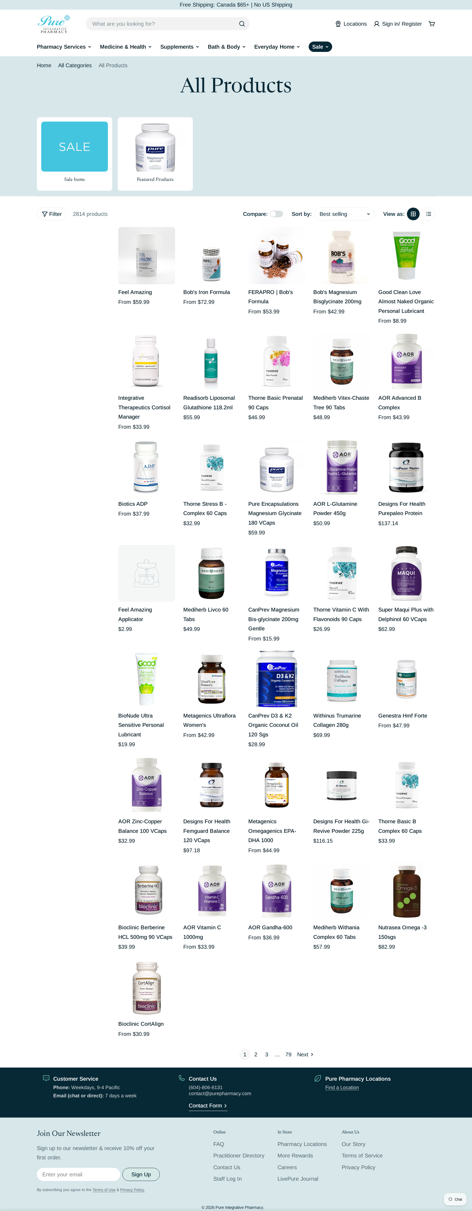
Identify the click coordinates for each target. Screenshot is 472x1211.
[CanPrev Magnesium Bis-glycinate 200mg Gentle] (276, 573)
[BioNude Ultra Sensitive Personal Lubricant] (146, 679)
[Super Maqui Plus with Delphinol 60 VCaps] (406, 573)
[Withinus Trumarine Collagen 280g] (341, 679)
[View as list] (428, 214)
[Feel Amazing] (146, 255)
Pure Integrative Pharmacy (239, 1207)
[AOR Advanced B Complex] (406, 361)
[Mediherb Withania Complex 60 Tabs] (341, 891)
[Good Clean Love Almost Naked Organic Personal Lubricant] (406, 255)
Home (44, 65)
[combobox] (168, 23)
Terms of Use (104, 1190)
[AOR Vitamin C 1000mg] (211, 891)
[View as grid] (413, 214)
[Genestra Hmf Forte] (406, 679)
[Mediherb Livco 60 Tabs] (211, 573)
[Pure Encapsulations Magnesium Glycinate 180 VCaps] (276, 467)
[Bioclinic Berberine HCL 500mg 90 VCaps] (146, 891)
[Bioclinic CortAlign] (146, 987)
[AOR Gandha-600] (276, 891)
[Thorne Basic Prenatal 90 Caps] (276, 361)
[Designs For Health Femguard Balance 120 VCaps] (211, 785)
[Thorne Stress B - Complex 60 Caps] (211, 467)
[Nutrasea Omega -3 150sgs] (406, 891)
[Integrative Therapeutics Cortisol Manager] (146, 361)
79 (288, 1054)
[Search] (242, 23)
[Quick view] (167, 239)
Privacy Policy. (132, 1190)
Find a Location (342, 1087)
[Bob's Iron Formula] (211, 255)
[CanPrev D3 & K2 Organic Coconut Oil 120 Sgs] (276, 679)
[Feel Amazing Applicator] (146, 573)
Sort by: (302, 214)
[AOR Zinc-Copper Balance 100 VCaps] (146, 785)
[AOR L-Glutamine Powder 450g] (341, 467)
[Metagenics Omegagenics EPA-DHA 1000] (276, 785)
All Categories (75, 65)
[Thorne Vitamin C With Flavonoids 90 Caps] (341, 573)
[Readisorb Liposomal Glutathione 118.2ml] (211, 361)
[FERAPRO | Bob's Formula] (276, 255)
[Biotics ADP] (146, 467)
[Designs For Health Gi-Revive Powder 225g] (341, 785)
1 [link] (244, 1054)
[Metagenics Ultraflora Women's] (211, 679)
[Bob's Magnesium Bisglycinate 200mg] (341, 255)
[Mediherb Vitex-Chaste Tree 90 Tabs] (341, 361)
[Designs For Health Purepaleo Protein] (406, 467)
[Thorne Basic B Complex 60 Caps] (406, 785)
